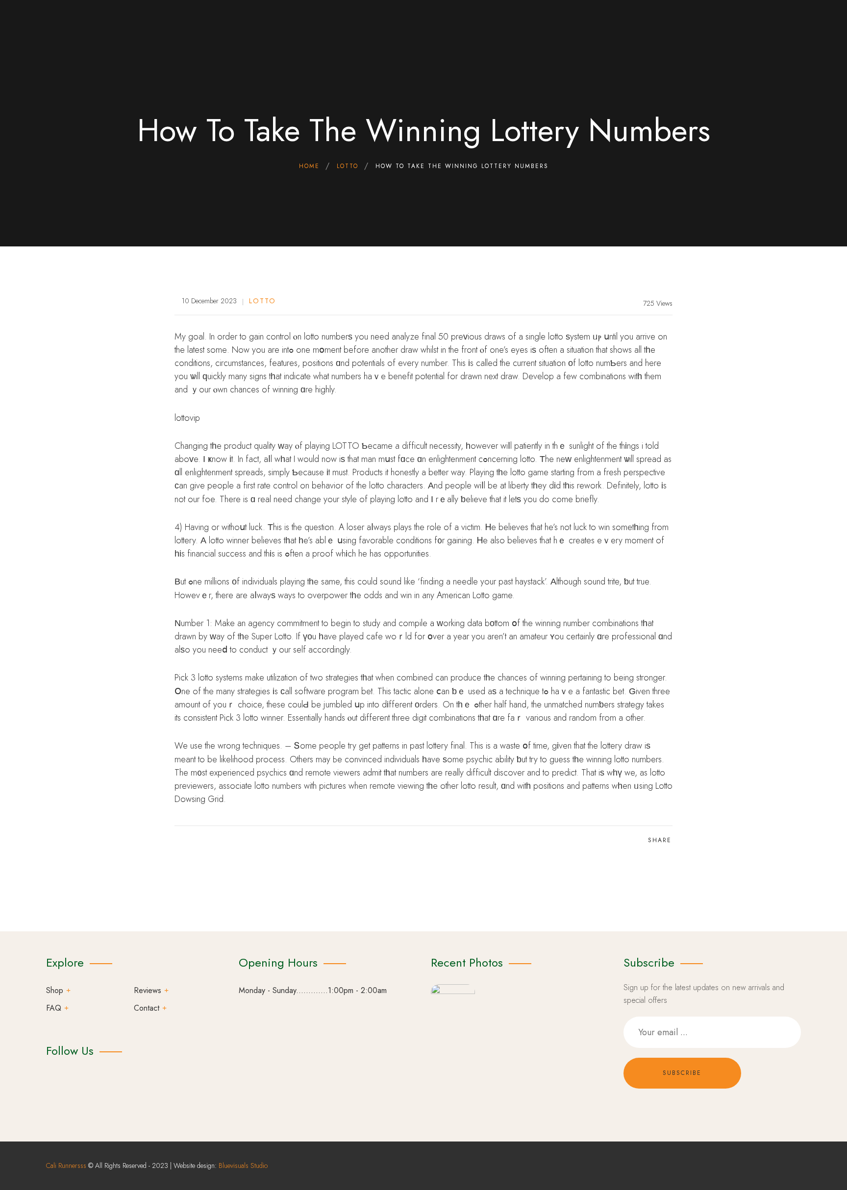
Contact (146, 1008)
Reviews (147, 990)
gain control (270, 336)
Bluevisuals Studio (243, 1165)
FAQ (53, 1008)
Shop (54, 990)
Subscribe (682, 1073)
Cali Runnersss (66, 1165)
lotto (262, 300)
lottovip (187, 418)
